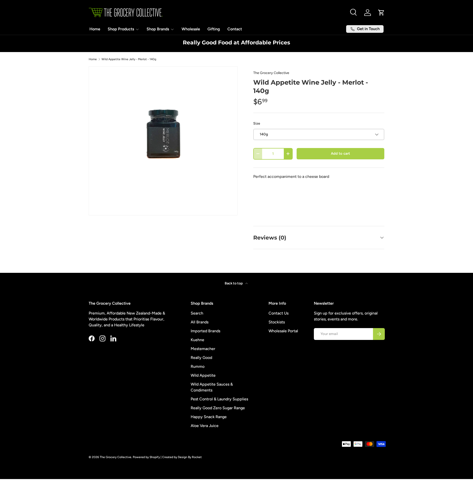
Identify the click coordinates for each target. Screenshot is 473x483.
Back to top (234, 283)
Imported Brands (205, 331)
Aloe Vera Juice (205, 425)
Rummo (197, 366)
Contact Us (278, 313)
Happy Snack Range (209, 416)
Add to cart (340, 153)
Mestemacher (203, 348)
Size (256, 123)
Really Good (201, 357)
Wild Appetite (203, 375)
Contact (234, 29)
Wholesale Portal (283, 331)
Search (197, 313)
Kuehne (197, 339)
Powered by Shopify (146, 457)
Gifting (213, 29)
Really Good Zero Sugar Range (218, 408)
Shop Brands (158, 29)
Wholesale (191, 29)
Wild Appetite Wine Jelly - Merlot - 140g (128, 59)
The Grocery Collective (271, 73)
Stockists (277, 322)
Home (94, 29)
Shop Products (121, 29)
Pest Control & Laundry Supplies (219, 399)
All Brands (199, 322)
